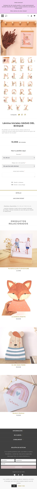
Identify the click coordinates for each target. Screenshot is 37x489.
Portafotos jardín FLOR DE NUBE (18, 268)
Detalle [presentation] (18, 193)
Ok (14, 486)
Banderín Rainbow (18, 413)
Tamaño (18, 154)
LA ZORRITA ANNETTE (18, 317)
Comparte (14, 114)
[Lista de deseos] (34, 16)
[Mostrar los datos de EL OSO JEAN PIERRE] (18, 345)
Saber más (21, 486)
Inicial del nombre (18, 171)
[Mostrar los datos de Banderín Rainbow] (18, 393)
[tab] (18, 192)
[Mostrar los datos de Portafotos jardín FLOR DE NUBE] (18, 248)
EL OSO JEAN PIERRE (18, 365)
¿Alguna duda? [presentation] (18, 198)
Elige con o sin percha (18, 162)
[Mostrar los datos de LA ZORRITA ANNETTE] (18, 297)
